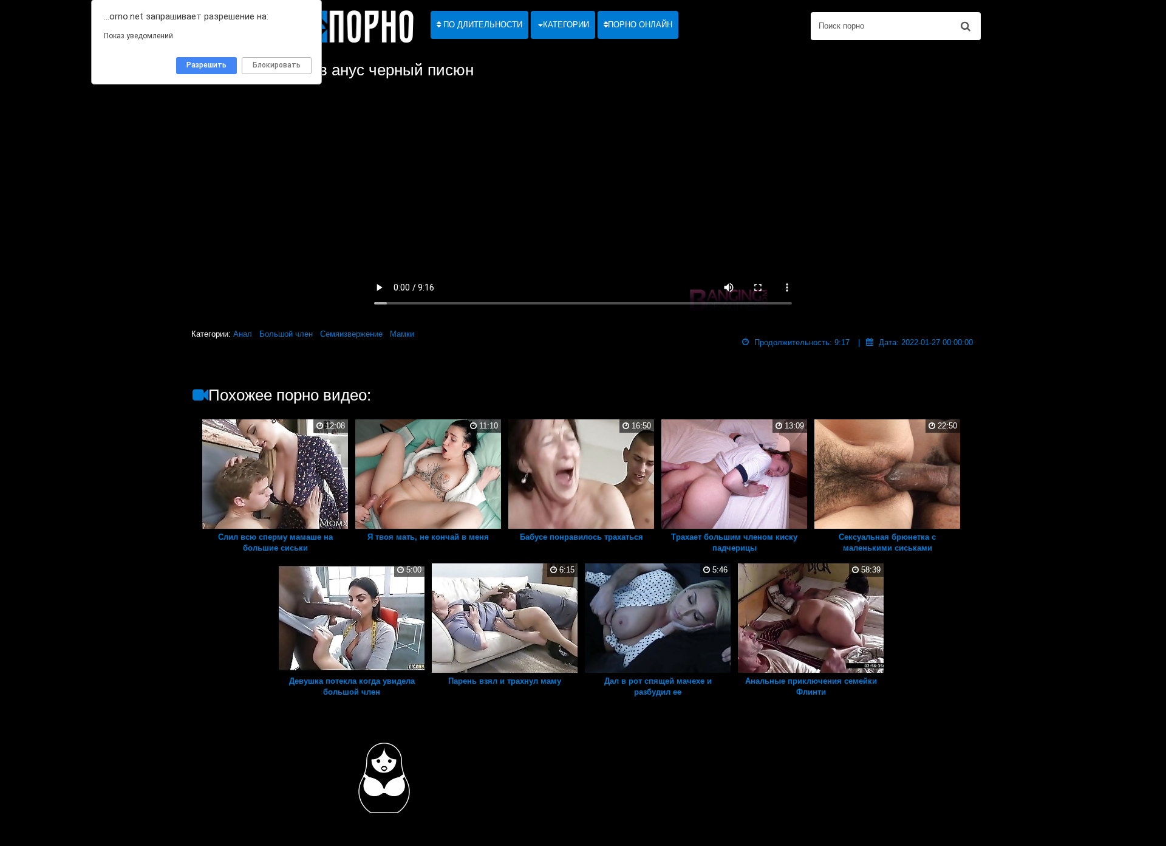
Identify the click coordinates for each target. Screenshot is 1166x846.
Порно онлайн (640, 24)
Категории (566, 24)
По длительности (481, 24)
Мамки (402, 334)
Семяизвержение (351, 334)
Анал (242, 334)
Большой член (286, 334)
